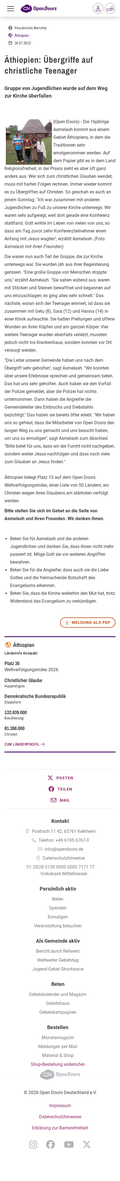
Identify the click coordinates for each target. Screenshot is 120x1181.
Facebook (50, 1144)
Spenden (57, 908)
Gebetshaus (57, 1003)
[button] (60, 778)
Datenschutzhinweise (64, 858)
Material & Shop (58, 1055)
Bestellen (57, 1027)
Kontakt (60, 821)
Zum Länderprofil (21, 744)
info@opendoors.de (64, 849)
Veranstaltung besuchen (58, 925)
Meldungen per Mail (57, 1046)
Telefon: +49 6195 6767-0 (64, 840)
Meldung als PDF (91, 622)
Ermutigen (58, 917)
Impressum (60, 1105)
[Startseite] (39, 8)
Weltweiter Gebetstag (58, 960)
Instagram (33, 1144)
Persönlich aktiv (58, 889)
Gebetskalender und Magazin (58, 994)
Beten (57, 899)
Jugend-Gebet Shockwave (57, 969)
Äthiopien (22, 35)
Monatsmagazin (58, 1037)
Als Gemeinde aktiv (58, 941)
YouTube (68, 1144)
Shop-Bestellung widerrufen (58, 1064)
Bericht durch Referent (58, 951)
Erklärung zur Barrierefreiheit (60, 1128)
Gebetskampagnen (57, 1012)
